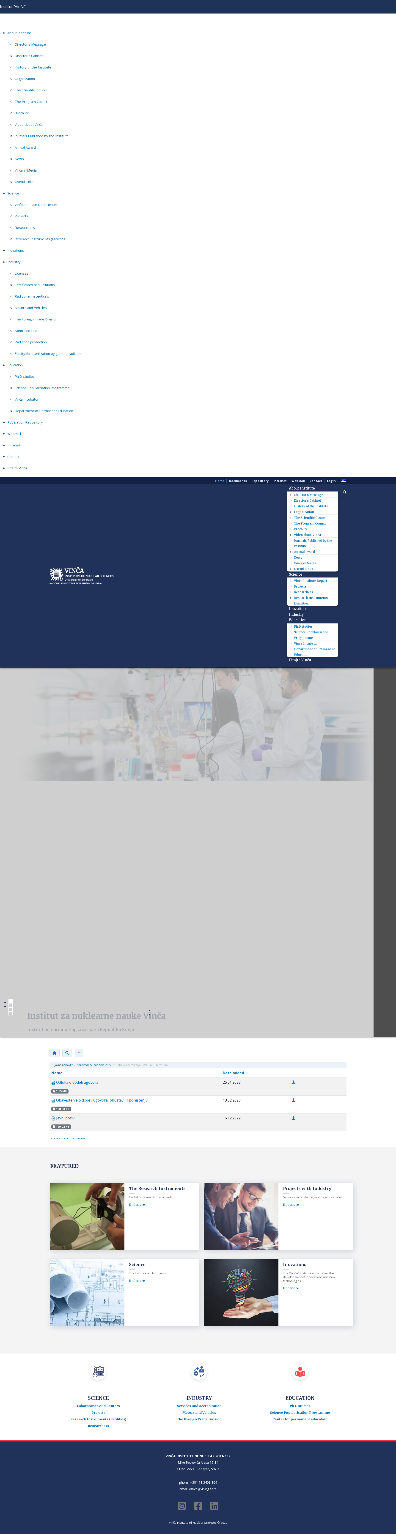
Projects (21, 216)
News (19, 158)
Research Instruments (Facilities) (40, 239)
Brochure (22, 113)
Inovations (15, 250)
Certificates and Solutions (35, 284)
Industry (14, 262)
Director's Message (30, 44)
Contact (13, 456)
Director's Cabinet (29, 55)
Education (15, 365)
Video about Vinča (29, 124)
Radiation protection (31, 342)
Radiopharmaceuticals (32, 296)
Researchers (25, 227)
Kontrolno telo (26, 330)
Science (13, 193)
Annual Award (25, 147)
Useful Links (24, 181)
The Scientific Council (31, 90)
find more (137, 1024)
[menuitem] (304, 488)
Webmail (14, 433)
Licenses (21, 273)
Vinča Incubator (27, 399)
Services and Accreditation (199, 1150)
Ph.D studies (25, 376)
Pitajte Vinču (17, 468)
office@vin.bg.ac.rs (203, 1232)
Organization (25, 78)
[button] (342, 492)
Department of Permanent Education (44, 410)
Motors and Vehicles (31, 307)
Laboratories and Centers (98, 1150)
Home (219, 481)
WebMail (298, 481)
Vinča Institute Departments (37, 204)
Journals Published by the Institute (42, 136)
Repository (260, 481)
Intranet (13, 445)
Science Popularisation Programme (42, 388)
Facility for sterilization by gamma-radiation (48, 353)
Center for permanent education (299, 1163)
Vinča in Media (26, 170)
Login (331, 481)
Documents (238, 481)
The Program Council (31, 101)
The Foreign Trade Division (36, 319)
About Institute (19, 32)
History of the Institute (33, 67)
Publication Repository (25, 422)
